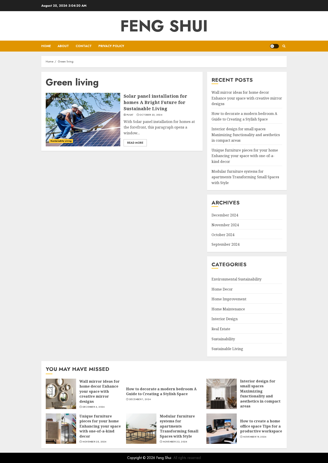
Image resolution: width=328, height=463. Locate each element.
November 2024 (225, 224)
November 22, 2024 (175, 441)
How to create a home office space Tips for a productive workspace (261, 426)
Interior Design (225, 318)
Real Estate (221, 328)
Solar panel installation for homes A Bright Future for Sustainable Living (155, 102)
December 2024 (225, 215)
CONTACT (84, 46)
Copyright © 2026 (141, 457)
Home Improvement (229, 299)
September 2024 (225, 244)
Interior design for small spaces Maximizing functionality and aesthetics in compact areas (246, 135)
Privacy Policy (111, 46)
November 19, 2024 (254, 436)
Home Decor (222, 289)
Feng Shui (164, 25)
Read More (135, 143)
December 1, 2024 (140, 399)
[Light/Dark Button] (274, 46)
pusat (130, 114)
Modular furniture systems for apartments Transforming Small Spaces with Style (245, 177)
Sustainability (223, 338)
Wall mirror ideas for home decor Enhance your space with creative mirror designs (247, 98)
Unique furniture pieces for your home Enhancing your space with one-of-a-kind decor (245, 156)
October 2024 (223, 234)
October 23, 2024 (150, 114)
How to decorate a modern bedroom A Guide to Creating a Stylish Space (244, 116)
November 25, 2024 (94, 441)
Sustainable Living (61, 141)
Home (46, 46)
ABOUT (63, 46)
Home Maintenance (228, 309)
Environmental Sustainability (237, 279)
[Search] (284, 46)
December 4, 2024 (94, 407)
